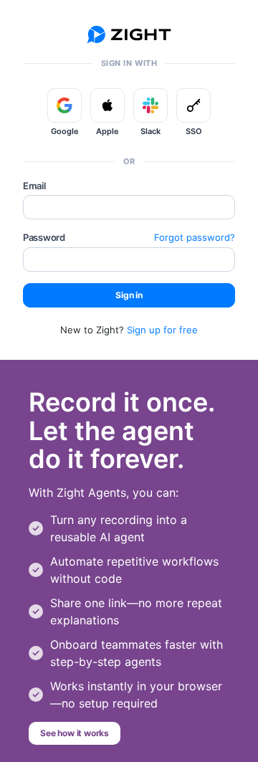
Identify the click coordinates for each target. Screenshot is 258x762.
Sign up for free (162, 329)
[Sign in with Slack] (150, 105)
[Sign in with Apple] (107, 105)
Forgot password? (194, 237)
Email (34, 185)
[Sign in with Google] (64, 105)
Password (44, 237)
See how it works (74, 733)
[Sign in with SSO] (193, 105)
